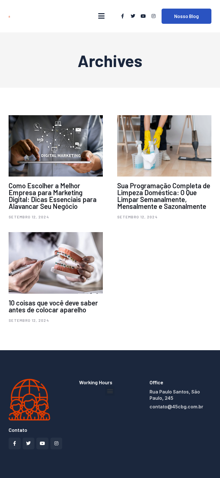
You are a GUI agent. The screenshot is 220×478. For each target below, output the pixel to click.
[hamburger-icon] (101, 16)
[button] (110, 391)
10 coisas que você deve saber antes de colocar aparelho (53, 306)
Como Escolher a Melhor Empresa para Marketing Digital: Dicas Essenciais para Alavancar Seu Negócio (53, 195)
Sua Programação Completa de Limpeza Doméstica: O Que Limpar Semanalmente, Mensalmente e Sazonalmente (163, 195)
